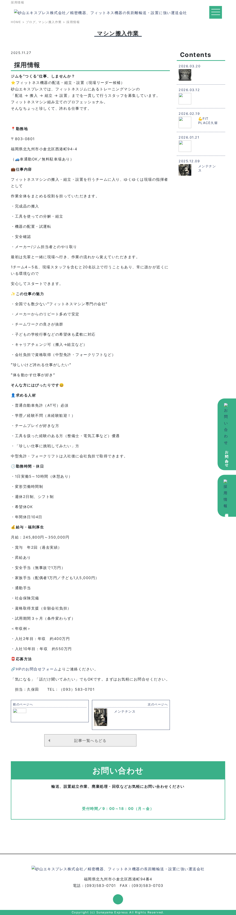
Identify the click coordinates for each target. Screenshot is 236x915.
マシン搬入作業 (50, 22)
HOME (16, 22)
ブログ (31, 22)
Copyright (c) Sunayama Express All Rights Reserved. (118, 912)
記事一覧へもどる (90, 740)
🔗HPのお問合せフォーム (34, 669)
